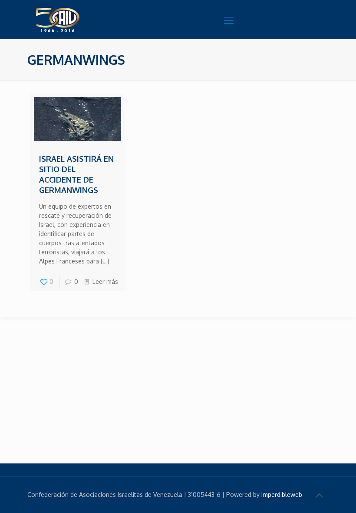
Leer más (105, 281)
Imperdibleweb (281, 494)
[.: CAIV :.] (79, 19)
